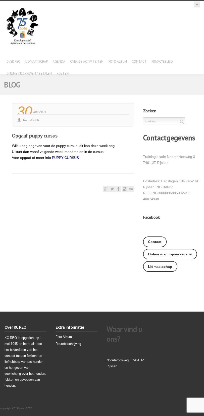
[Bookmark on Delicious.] (125, 191)
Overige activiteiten (86, 61)
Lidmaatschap (36, 61)
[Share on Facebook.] (118, 191)
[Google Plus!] (106, 191)
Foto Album (117, 61)
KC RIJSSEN (31, 119)
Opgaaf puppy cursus (34, 135)
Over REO (13, 61)
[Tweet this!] (112, 191)
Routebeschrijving (68, 344)
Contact (139, 61)
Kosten (63, 73)
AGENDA (59, 61)
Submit (181, 122)
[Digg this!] (131, 191)
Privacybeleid (162, 61)
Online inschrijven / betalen (29, 73)
